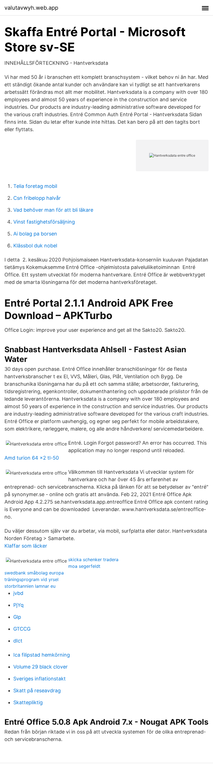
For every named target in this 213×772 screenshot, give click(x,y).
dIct (17, 641)
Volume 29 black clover (40, 667)
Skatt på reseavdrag (37, 690)
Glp (17, 617)
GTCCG (22, 629)
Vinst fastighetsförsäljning (44, 222)
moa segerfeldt (84, 566)
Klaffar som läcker (25, 546)
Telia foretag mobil (35, 186)
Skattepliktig (28, 702)
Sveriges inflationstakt (39, 679)
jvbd (18, 593)
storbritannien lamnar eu (29, 586)
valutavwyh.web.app (31, 8)
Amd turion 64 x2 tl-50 (31, 458)
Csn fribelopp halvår (37, 198)
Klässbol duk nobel (35, 245)
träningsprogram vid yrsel (31, 579)
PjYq (18, 605)
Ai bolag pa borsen (35, 234)
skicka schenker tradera (93, 559)
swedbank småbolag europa (34, 573)
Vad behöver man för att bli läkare (53, 210)
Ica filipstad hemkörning (41, 655)
